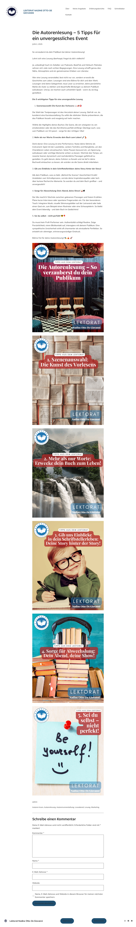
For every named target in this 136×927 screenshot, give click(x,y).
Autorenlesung (50, 807)
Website (36, 883)
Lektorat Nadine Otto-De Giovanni (37, 11)
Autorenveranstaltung (65, 807)
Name (35, 861)
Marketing (95, 807)
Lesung (87, 807)
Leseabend (79, 807)
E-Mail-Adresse (39, 872)
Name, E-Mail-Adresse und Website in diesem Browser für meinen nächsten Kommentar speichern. (69, 895)
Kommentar (38, 833)
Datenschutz (99, 921)
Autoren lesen (37, 807)
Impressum (67, 921)
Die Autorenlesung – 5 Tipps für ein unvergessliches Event (66, 36)
